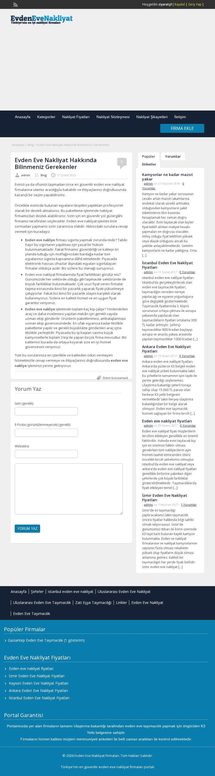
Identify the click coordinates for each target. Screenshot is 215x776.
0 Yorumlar (187, 272)
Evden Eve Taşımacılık (31, 613)
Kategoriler (46, 117)
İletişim (180, 117)
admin (25, 175)
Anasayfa (22, 117)
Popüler (148, 156)
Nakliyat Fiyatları (76, 117)
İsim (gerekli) (24, 403)
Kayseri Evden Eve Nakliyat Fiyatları (38, 683)
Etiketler (149, 164)
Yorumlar (173, 156)
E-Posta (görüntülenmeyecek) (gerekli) (42, 424)
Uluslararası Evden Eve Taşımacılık (42, 602)
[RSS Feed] (15, 4)
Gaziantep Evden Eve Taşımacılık (35, 640)
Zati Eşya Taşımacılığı (93, 602)
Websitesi (22, 446)
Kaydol (180, 4)
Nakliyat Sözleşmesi (113, 117)
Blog (31, 145)
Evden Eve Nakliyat (147, 602)
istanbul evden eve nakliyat (70, 591)
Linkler (121, 602)
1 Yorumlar (189, 505)
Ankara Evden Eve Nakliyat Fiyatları (38, 690)
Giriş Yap (195, 4)
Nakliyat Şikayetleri (152, 117)
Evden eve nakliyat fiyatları (31, 668)
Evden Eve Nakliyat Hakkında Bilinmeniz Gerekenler (56, 163)
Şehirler (37, 591)
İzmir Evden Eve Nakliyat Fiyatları (36, 675)
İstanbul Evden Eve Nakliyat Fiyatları (39, 697)
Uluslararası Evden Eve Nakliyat (124, 591)
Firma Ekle (182, 128)
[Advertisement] (107, 68)
